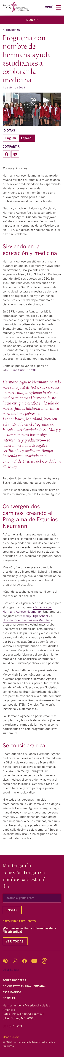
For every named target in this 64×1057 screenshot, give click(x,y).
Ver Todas (15, 941)
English (10, 138)
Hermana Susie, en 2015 (21, 370)
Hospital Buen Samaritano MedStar (26, 620)
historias (13, 30)
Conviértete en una (24, 986)
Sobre (15, 980)
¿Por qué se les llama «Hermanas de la (29, 930)
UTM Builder (11, 970)
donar (32, 20)
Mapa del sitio (11, 1037)
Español (26, 138)
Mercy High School (35, 616)
